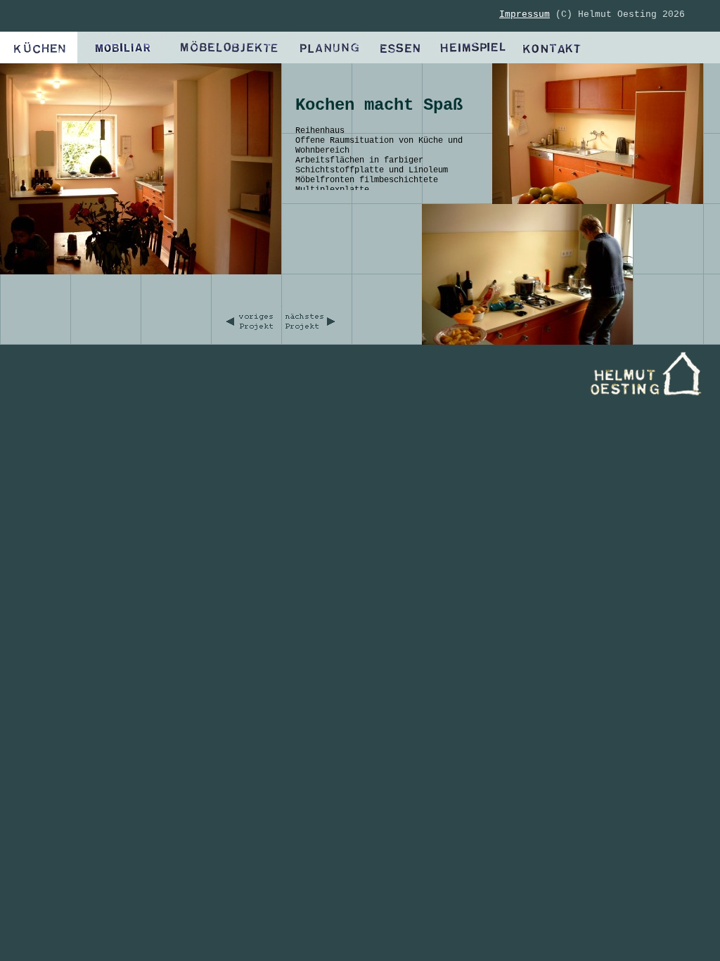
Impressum (524, 14)
